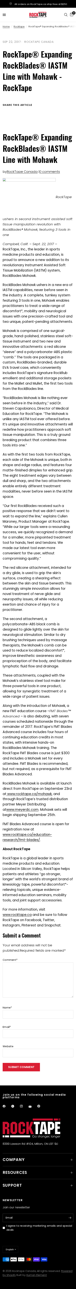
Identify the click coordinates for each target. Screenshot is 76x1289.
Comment (10, 960)
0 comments (49, 171)
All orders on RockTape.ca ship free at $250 (40, 4)
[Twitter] (15, 1106)
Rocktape (19, 26)
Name (7, 1007)
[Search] (66, 15)
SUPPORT (12, 1185)
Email (7, 1027)
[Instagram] (24, 1106)
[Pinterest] (41, 1106)
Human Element (36, 1275)
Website (8, 1046)
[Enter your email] (69, 1218)
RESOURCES (15, 1172)
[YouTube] (32, 1107)
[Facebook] (6, 1106)
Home (6, 26)
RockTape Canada (22, 171)
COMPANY (14, 1159)
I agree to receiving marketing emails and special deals (39, 1228)
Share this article (17, 105)
